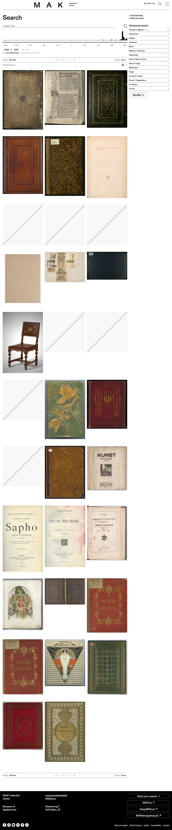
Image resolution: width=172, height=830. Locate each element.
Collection (133, 42)
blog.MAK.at (147, 809)
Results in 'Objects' (139, 30)
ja (153, 3)
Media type (133, 67)
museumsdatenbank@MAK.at (56, 797)
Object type (133, 55)
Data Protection (136, 825)
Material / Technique (137, 50)
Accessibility (156, 825)
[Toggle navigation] (167, 4)
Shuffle (137, 95)
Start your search (147, 796)
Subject (132, 38)
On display (133, 84)
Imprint (146, 825)
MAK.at (147, 802)
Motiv (131, 46)
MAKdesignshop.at (147, 815)
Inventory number (136, 76)
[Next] (74, 60)
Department (133, 34)
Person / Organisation (137, 80)
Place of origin (134, 63)
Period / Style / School (137, 59)
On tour (132, 88)
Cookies (166, 825)
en (149, 3)
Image (131, 72)
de (145, 3)
